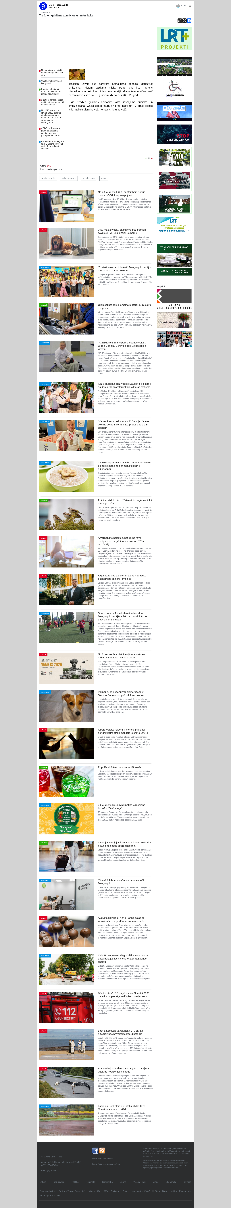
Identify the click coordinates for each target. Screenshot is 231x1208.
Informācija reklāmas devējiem (106, 1164)
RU (185, 5)
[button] (190, 5)
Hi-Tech (156, 1191)
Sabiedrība (107, 1182)
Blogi (164, 1191)
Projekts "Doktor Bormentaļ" (72, 1191)
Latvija (43, 1182)
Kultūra (173, 1191)
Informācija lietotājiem (102, 1158)
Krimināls (90, 1182)
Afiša (106, 1191)
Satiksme (115, 1191)
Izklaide (187, 1182)
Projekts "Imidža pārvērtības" (136, 1191)
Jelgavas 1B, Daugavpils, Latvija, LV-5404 (61, 1162)
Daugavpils (58, 1182)
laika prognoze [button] (69, 178)
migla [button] (103, 178)
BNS (49, 166)
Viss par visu (139, 1182)
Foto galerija (185, 1191)
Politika (75, 1182)
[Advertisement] (96, 47)
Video (156, 1182)
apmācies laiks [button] (48, 178)
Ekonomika (171, 1182)
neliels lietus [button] (89, 178)
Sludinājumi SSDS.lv (50, 1195)
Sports (123, 1182)
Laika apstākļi (94, 1191)
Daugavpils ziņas (48, 1191)
